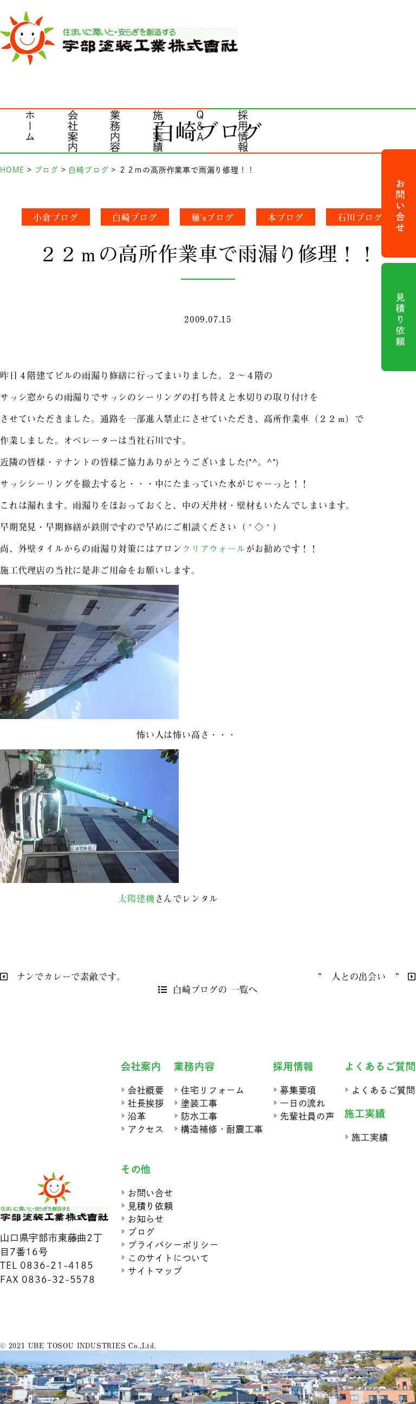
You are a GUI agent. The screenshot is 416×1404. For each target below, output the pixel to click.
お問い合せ (150, 1193)
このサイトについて (169, 1258)
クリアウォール (214, 548)
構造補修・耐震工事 (222, 1129)
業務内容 (115, 131)
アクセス (146, 1129)
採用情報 (243, 131)
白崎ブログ (135, 216)
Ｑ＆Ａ (201, 126)
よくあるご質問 (383, 1090)
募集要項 (298, 1090)
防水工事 (199, 1116)
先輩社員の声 (307, 1116)
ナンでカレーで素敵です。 (70, 976)
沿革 (137, 1116)
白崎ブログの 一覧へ (215, 989)
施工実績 (158, 131)
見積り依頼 (150, 1206)
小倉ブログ (56, 216)
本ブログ (286, 216)
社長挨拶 (146, 1103)
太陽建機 (136, 898)
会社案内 (73, 131)
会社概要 (146, 1090)
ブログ (141, 1232)
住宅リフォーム (213, 1090)
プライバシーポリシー (173, 1245)
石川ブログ (360, 216)
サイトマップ (155, 1271)
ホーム (30, 126)
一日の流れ (303, 1103)
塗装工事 (199, 1103)
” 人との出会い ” (360, 976)
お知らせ (146, 1219)
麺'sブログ (212, 216)
